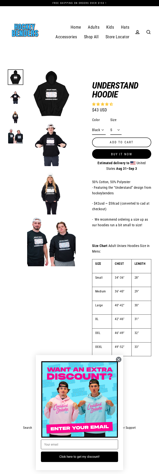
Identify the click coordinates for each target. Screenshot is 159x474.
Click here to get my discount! (79, 457)
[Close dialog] (119, 359)
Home (76, 27)
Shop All (91, 36)
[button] (103, 104)
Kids (110, 27)
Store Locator (117, 36)
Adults (93, 27)
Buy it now (121, 154)
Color (96, 120)
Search (27, 428)
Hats (125, 27)
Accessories (66, 36)
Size (113, 120)
